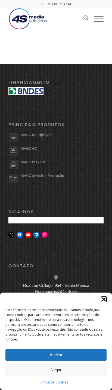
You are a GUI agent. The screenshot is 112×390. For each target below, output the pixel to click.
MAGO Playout (33, 161)
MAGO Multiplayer (36, 134)
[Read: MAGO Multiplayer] (13, 137)
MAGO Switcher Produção (42, 175)
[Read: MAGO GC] (13, 151)
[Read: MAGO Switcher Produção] (13, 178)
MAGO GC (29, 148)
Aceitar (56, 354)
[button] (104, 299)
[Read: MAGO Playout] (13, 165)
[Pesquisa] (83, 19)
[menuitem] (83, 19)
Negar (56, 369)
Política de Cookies (53, 382)
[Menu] (96, 19)
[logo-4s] (46, 19)
